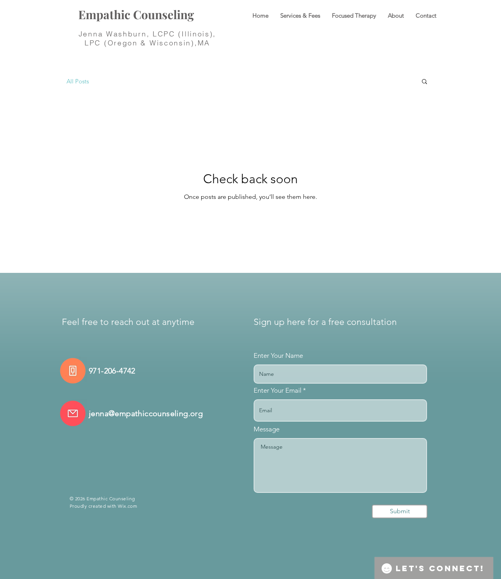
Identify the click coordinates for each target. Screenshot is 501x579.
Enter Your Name (278, 355)
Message (266, 429)
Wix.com (127, 506)
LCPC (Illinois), (184, 33)
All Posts (78, 81)
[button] (424, 82)
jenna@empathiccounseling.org (146, 413)
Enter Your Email (277, 390)
